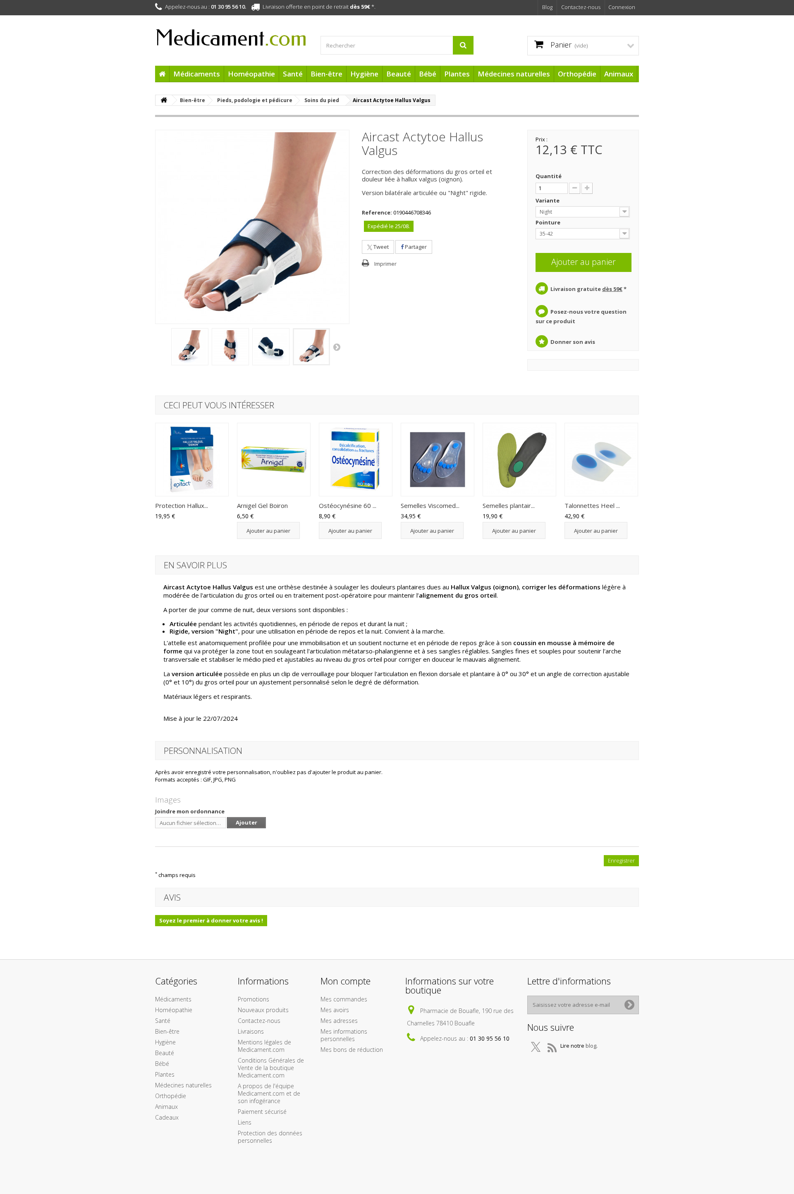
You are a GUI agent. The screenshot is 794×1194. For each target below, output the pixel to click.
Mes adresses (339, 1021)
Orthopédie (577, 74)
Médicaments (196, 74)
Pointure (549, 222)
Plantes (457, 74)
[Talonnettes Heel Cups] (601, 459)
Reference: (377, 212)
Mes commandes (343, 999)
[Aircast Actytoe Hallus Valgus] (190, 347)
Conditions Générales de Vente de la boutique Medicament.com (271, 1067)
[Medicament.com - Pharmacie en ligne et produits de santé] (231, 33)
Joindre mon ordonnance (190, 811)
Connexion (621, 7)
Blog (547, 7)
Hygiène (364, 74)
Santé (293, 74)
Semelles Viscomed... (430, 505)
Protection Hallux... (181, 505)
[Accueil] (162, 74)
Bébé (427, 74)
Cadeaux (167, 1117)
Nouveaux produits (263, 1010)
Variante (548, 200)
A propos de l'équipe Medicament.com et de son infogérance (269, 1093)
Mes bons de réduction (351, 1049)
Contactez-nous (580, 7)
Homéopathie (251, 74)
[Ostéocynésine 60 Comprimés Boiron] (355, 459)
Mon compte (345, 981)
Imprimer (385, 263)
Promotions (253, 999)
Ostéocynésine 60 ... (347, 505)
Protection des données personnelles (270, 1136)
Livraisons (251, 1031)
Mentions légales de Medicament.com (264, 1045)
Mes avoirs (334, 1010)
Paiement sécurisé (262, 1111)
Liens (244, 1122)
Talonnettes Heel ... (592, 505)
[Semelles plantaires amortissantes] (519, 459)
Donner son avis (572, 342)
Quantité (549, 176)
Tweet (380, 246)
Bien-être (326, 74)
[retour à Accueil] (164, 100)
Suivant (337, 347)
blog (591, 1045)
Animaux (618, 74)
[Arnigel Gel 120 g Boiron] (274, 459)
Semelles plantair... (509, 505)
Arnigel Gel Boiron (262, 505)
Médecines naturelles (514, 74)
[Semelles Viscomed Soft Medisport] (437, 459)
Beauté (398, 74)
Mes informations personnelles (343, 1035)
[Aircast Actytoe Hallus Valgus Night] (311, 347)
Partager (415, 246)
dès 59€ (360, 6)
